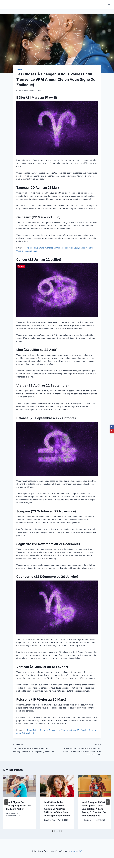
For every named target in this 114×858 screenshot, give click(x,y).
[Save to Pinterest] (112, 431)
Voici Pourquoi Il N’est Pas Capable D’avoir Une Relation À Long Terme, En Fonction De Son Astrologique (94, 809)
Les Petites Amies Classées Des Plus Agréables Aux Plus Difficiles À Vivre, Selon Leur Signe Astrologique (57, 809)
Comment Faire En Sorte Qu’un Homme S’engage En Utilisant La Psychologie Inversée (33, 748)
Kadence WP (76, 851)
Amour (19, 70)
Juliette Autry (23, 90)
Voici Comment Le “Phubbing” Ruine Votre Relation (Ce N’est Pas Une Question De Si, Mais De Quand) (82, 750)
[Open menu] (109, 4)
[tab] (52, 831)
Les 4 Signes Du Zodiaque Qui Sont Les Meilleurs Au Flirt (18, 805)
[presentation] (19, 786)
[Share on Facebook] (112, 427)
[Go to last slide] (6, 802)
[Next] (108, 802)
